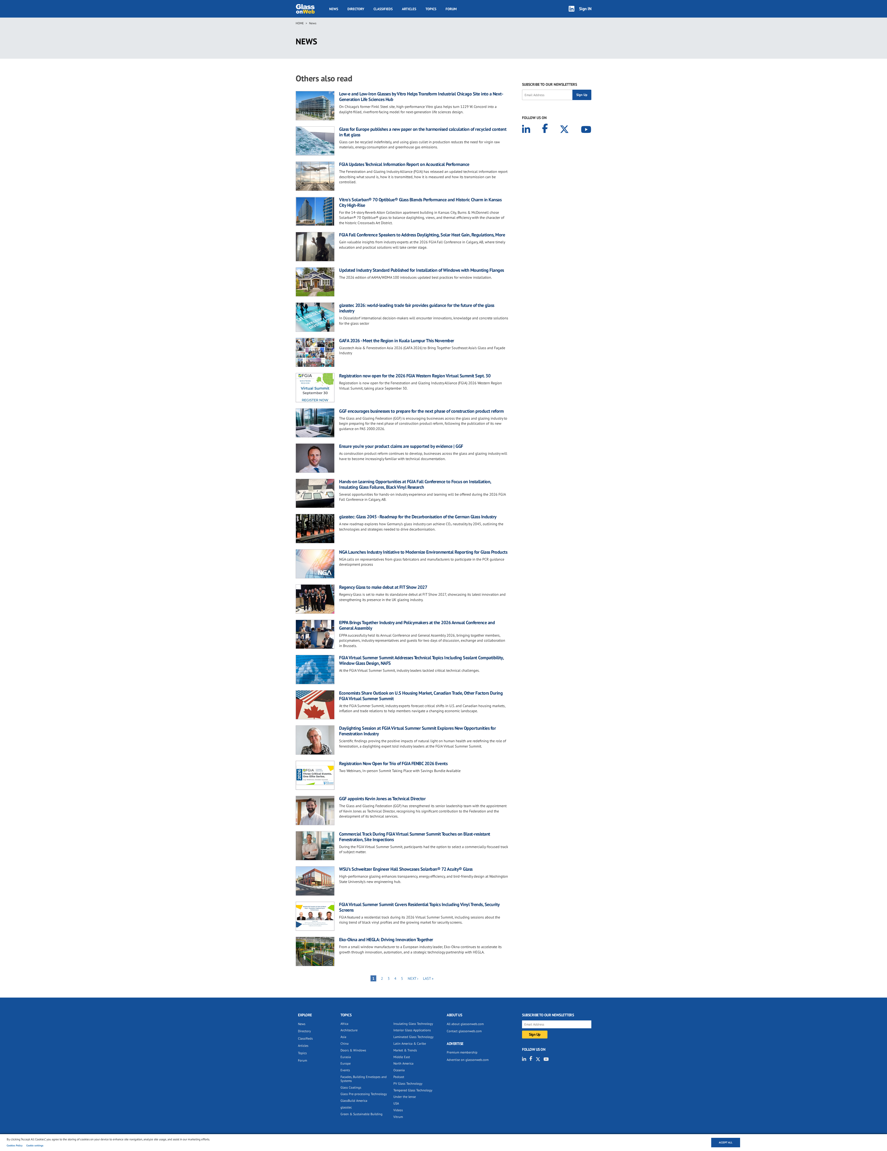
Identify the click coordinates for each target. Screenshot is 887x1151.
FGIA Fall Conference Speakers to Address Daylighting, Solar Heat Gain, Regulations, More (422, 235)
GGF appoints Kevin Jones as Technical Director (382, 798)
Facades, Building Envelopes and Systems (363, 1079)
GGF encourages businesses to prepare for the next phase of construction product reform (421, 411)
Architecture (349, 1030)
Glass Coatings (350, 1087)
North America (403, 1063)
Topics (430, 9)
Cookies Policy (14, 1145)
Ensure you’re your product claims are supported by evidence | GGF (401, 446)
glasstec (346, 1107)
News (333, 9)
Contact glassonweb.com (464, 1031)
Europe (345, 1063)
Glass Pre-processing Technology (363, 1094)
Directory (355, 9)
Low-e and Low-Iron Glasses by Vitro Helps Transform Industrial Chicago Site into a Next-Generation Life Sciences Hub (421, 96)
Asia (343, 1037)
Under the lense (404, 1097)
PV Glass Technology (407, 1083)
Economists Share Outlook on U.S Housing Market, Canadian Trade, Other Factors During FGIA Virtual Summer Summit (421, 695)
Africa (344, 1024)
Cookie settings (34, 1145)
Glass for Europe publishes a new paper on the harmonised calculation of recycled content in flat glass (422, 131)
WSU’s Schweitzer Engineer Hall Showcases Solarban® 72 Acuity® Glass (406, 869)
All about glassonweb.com (465, 1024)
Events (345, 1070)
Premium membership (462, 1052)
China (344, 1043)
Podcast (398, 1077)
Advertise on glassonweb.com (468, 1060)
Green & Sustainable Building (361, 1114)
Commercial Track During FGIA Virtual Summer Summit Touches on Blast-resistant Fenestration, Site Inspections (414, 836)
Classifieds (383, 9)
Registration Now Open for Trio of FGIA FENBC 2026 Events (393, 763)
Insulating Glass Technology (413, 1024)
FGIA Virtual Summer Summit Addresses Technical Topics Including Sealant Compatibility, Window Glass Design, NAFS (421, 660)
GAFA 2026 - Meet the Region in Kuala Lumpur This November (396, 340)
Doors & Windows (353, 1050)
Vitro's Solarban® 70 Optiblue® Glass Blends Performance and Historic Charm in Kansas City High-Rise (420, 202)
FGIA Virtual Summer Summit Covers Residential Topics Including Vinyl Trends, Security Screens (419, 907)
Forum (451, 9)
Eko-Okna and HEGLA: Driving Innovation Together (386, 939)
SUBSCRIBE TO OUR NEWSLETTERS (549, 84)
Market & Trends (405, 1050)
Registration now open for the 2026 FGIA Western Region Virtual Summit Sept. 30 (414, 376)
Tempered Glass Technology (412, 1090)
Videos (398, 1110)
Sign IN (585, 8)
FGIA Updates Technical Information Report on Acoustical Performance (404, 164)
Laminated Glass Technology (413, 1037)
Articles (409, 9)
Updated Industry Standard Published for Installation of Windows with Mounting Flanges (421, 270)
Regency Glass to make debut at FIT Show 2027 (383, 587)
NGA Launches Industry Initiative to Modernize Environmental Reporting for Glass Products (423, 552)
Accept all (725, 1142)
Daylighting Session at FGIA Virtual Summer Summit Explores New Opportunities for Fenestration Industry (417, 730)
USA (396, 1103)
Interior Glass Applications (412, 1030)
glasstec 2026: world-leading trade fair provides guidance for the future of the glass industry (416, 308)
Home (300, 23)
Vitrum (398, 1117)
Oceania (399, 1070)
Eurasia (345, 1057)
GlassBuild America (353, 1101)
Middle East (401, 1057)
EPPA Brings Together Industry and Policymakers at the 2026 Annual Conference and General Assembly (417, 625)
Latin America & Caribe (409, 1043)
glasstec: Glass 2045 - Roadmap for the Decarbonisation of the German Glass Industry (418, 516)
